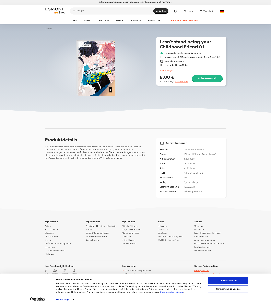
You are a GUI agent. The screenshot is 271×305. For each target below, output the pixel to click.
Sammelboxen (92, 240)
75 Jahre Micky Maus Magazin (182, 21)
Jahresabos (163, 230)
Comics (88, 21)
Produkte (136, 21)
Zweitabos (162, 233)
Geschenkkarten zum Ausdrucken (209, 244)
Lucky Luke (50, 247)
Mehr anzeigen (166, 70)
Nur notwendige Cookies (228, 289)
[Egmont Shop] (55, 11)
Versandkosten (181, 82)
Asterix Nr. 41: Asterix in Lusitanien (101, 226)
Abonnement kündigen (204, 240)
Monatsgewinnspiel (130, 233)
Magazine (104, 21)
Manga (119, 21)
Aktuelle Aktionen (130, 226)
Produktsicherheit (202, 247)
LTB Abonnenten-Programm (170, 237)
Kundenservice (201, 237)
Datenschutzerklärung (171, 292)
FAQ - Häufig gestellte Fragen (207, 233)
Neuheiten (126, 237)
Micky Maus (50, 254)
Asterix (48, 226)
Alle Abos (162, 226)
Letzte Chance (128, 240)
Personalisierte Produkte (96, 237)
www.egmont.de (201, 271)
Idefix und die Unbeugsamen (58, 244)
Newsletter (154, 21)
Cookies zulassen (228, 280)
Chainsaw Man (51, 237)
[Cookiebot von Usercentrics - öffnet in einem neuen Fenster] (37, 299)
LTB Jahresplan (129, 244)
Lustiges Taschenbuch (55, 251)
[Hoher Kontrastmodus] (175, 11)
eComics (90, 230)
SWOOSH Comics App (168, 240)
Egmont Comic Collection (97, 233)
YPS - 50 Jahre (51, 230)
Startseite (48, 29)
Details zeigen (63, 299)
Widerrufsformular (202, 251)
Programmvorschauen (132, 230)
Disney (48, 240)
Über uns (198, 226)
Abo (75, 21)
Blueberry (49, 233)
